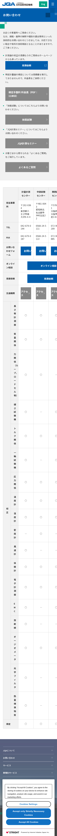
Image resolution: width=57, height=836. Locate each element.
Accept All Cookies (28, 822)
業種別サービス (10, 772)
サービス (7, 765)
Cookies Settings (28, 804)
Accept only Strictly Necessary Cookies (28, 813)
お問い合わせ (9, 757)
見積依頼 (26, 65)
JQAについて (9, 750)
